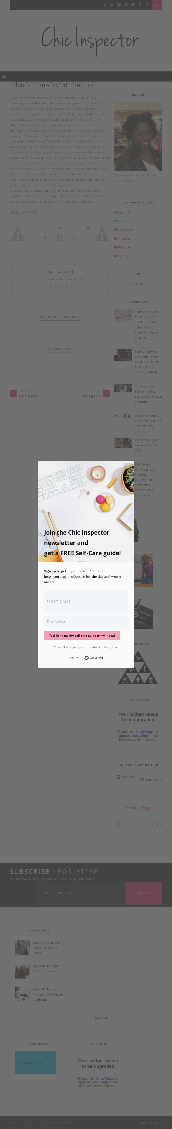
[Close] (128, 467)
